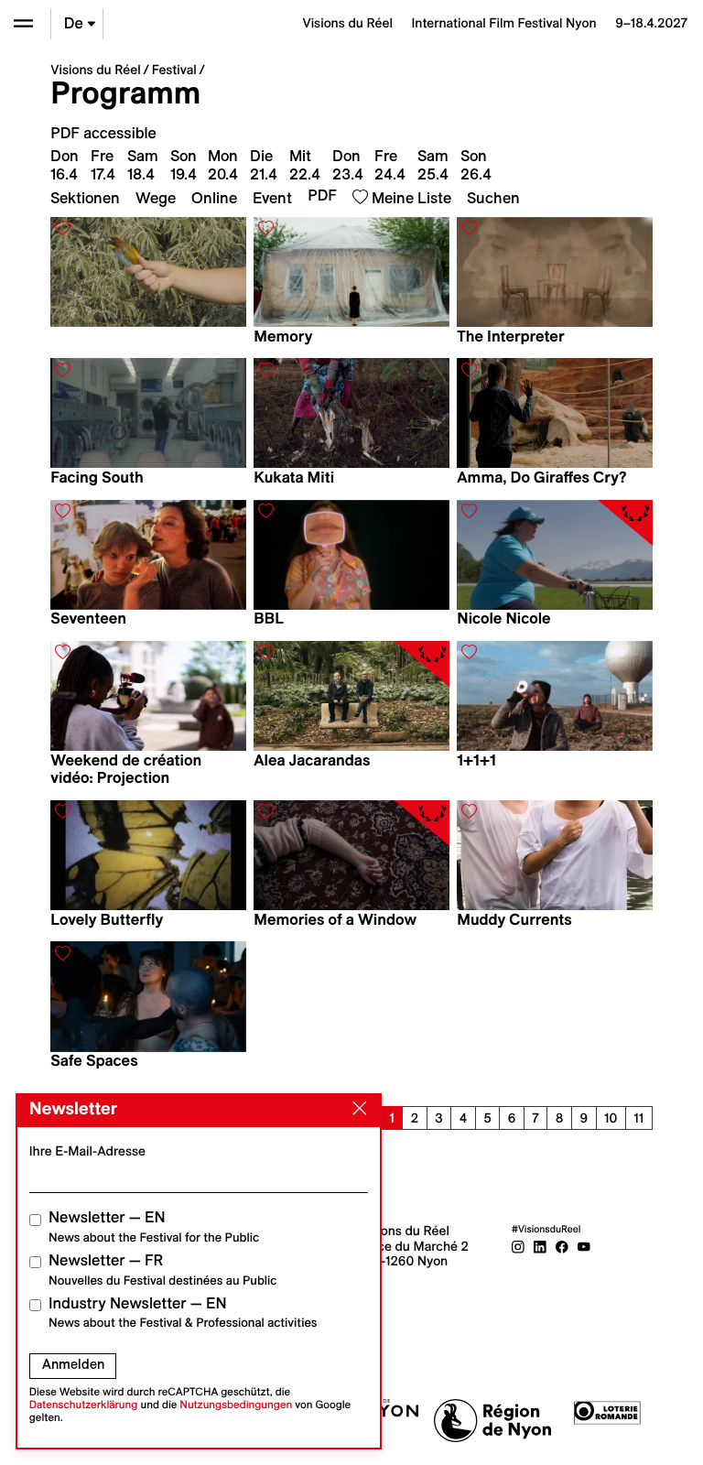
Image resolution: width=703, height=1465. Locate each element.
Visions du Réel (95, 69)
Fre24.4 (390, 164)
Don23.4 (347, 164)
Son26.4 (476, 164)
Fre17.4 (103, 164)
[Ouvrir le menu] (23, 23)
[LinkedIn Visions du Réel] (540, 1245)
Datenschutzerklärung (83, 1405)
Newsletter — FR (162, 1269)
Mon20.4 (223, 164)
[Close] (356, 1109)
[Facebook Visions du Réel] (562, 1245)
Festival (174, 69)
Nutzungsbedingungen (235, 1405)
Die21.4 (263, 164)
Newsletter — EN (154, 1226)
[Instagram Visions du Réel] (518, 1245)
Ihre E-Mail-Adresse (87, 1151)
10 (610, 1118)
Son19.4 (183, 164)
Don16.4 (64, 164)
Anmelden (73, 1364)
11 (638, 1118)
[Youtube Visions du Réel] (584, 1245)
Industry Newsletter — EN (183, 1312)
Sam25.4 (433, 164)
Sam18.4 (142, 164)
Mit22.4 (304, 164)
